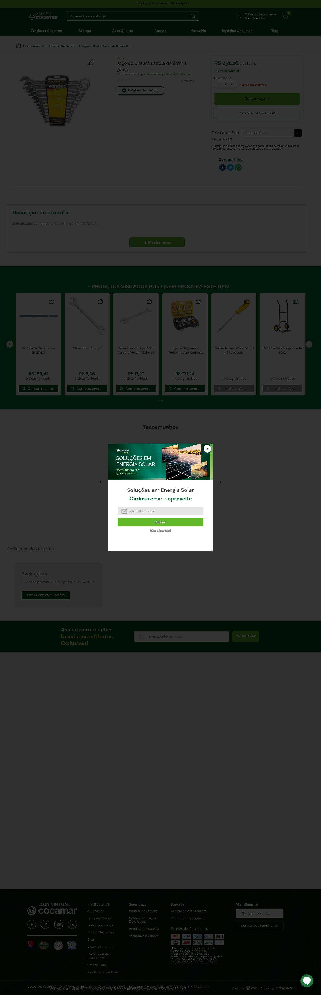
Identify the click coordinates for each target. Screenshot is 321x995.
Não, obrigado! (160, 530)
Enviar (160, 522)
